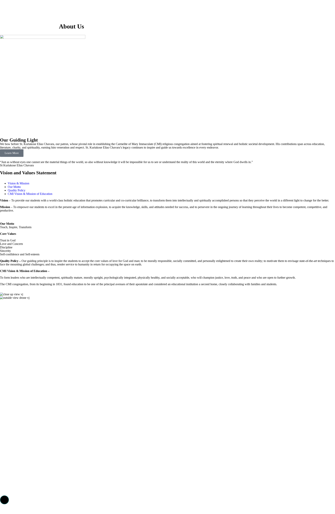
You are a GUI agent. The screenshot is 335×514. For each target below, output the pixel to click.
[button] (4, 499)
